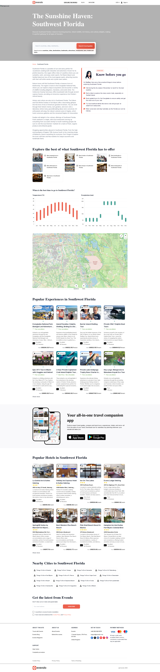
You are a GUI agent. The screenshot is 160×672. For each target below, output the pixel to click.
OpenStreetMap (38, 234)
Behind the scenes (57, 634)
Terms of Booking (76, 660)
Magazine (91, 2)
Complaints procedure (38, 652)
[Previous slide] (34, 312)
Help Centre (35, 649)
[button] (125, 235)
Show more (36, 396)
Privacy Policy (67, 614)
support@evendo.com (97, 634)
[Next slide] (52, 312)
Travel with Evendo (37, 631)
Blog (82, 2)
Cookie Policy (56, 614)
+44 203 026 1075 (96, 631)
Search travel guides (86, 46)
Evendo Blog (36, 634)
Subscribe (71, 606)
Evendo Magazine (37, 637)
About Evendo (56, 631)
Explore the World (70, 2)
